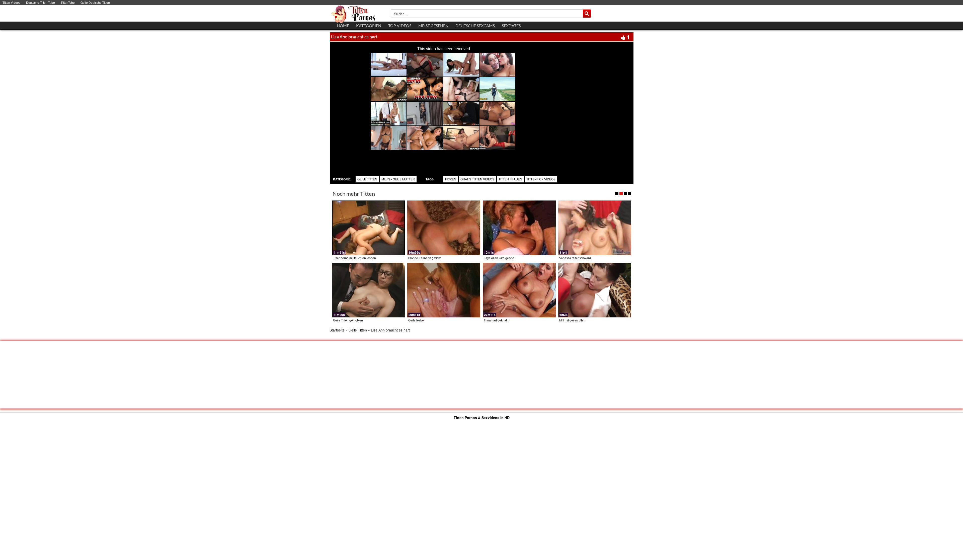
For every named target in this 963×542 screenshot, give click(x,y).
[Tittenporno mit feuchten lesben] (368, 227)
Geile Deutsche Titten (95, 2)
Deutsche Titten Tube (40, 2)
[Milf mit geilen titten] (594, 290)
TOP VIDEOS (399, 25)
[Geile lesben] (443, 290)
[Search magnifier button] (587, 14)
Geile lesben (417, 320)
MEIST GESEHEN (433, 25)
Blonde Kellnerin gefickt (424, 258)
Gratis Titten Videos (477, 179)
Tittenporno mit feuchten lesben (354, 258)
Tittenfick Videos (540, 179)
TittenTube (68, 2)
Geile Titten (367, 179)
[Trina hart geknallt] (519, 290)
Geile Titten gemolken (348, 320)
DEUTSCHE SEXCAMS (475, 25)
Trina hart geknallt (496, 320)
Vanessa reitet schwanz (575, 258)
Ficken (450, 179)
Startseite (337, 329)
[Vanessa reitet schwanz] (594, 227)
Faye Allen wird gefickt (499, 258)
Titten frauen (510, 179)
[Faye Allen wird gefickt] (519, 227)
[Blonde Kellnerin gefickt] (443, 227)
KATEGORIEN (368, 25)
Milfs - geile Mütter (398, 179)
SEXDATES (511, 25)
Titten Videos (11, 2)
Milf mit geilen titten (572, 320)
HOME (343, 25)
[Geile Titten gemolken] (368, 290)
